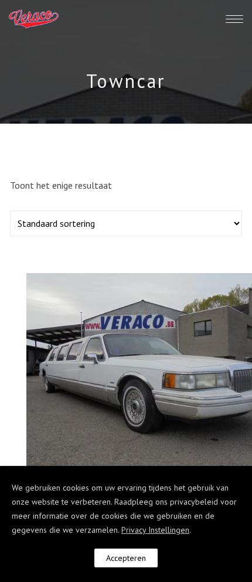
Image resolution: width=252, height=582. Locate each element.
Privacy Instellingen (155, 530)
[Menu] (234, 18)
